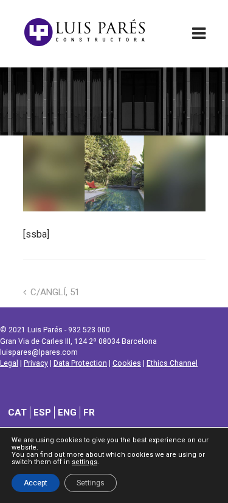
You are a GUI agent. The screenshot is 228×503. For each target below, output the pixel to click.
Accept (35, 483)
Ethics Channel (172, 363)
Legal (9, 363)
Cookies (126, 363)
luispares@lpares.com (39, 352)
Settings (91, 483)
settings (84, 462)
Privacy (36, 363)
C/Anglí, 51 (55, 292)
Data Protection (80, 363)
